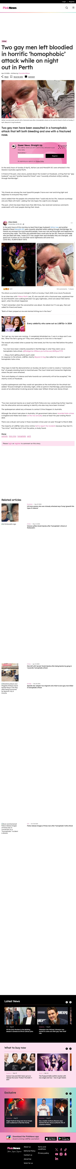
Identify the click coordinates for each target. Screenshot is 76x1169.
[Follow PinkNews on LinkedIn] (56, 1159)
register (18, 443)
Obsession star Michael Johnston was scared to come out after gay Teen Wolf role (52, 1031)
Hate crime (12, 436)
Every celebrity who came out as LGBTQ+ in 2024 (49, 323)
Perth (29, 436)
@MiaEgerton (28, 351)
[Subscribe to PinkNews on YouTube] (56, 1154)
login (10, 443)
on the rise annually (34, 416)
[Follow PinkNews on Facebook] (61, 1150)
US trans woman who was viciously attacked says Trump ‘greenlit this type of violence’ (50, 507)
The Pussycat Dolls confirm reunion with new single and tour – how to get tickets (52, 1077)
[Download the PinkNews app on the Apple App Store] (51, 1139)
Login (64, 1)
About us (27, 1147)
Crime (4, 41)
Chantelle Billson (24, 73)
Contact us (28, 1155)
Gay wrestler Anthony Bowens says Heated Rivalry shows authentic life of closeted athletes (52, 1122)
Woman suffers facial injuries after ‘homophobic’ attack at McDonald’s (47, 527)
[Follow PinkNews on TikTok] (65, 1150)
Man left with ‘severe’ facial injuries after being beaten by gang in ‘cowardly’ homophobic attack (49, 667)
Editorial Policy (29, 1151)
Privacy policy (43, 1153)
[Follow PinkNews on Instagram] (61, 1154)
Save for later (18, 77)
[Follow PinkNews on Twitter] (56, 1150)
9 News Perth (22, 296)
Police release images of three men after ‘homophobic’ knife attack (50, 826)
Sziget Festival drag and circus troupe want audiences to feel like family (19, 1122)
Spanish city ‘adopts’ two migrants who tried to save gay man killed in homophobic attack (50, 686)
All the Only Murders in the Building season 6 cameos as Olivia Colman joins (19, 1030)
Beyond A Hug (40, 357)
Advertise (27, 1159)
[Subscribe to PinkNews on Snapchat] (65, 1154)
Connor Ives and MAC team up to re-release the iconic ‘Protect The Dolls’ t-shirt (19, 1077)
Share (6, 77)
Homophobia (22, 436)
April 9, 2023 (30, 355)
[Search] (67, 8)
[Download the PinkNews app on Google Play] (64, 1139)
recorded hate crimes (65, 413)
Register (72, 1)
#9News (37, 351)
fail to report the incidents (45, 426)
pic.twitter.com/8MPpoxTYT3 (52, 351)
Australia (4, 436)
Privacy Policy (40, 161)
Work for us (28, 1163)
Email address (24, 152)
